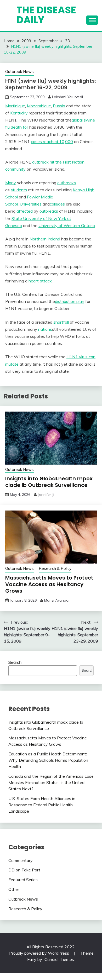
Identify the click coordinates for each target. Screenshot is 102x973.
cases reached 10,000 (52, 141)
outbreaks (66, 182)
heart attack (40, 280)
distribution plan (69, 301)
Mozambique (39, 105)
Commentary (20, 860)
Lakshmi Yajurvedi (67, 96)
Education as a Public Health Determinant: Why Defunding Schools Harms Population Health (48, 760)
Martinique (15, 105)
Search (14, 662)
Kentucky (19, 112)
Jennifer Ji (46, 494)
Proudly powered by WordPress (39, 953)
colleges (57, 204)
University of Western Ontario (66, 225)
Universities (31, 204)
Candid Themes (59, 959)
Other (13, 889)
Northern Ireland (45, 238)
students (19, 189)
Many (10, 182)
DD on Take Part (24, 869)
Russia (59, 105)
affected (24, 211)
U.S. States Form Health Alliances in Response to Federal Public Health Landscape (41, 805)
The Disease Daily (46, 15)
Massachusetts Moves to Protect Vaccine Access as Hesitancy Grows (49, 584)
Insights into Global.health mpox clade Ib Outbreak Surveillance (49, 482)
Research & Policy (55, 568)
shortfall (61, 322)
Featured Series (23, 879)
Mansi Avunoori (57, 600)
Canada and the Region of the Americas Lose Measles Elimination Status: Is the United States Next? (51, 782)
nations (45, 329)
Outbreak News (19, 71)
